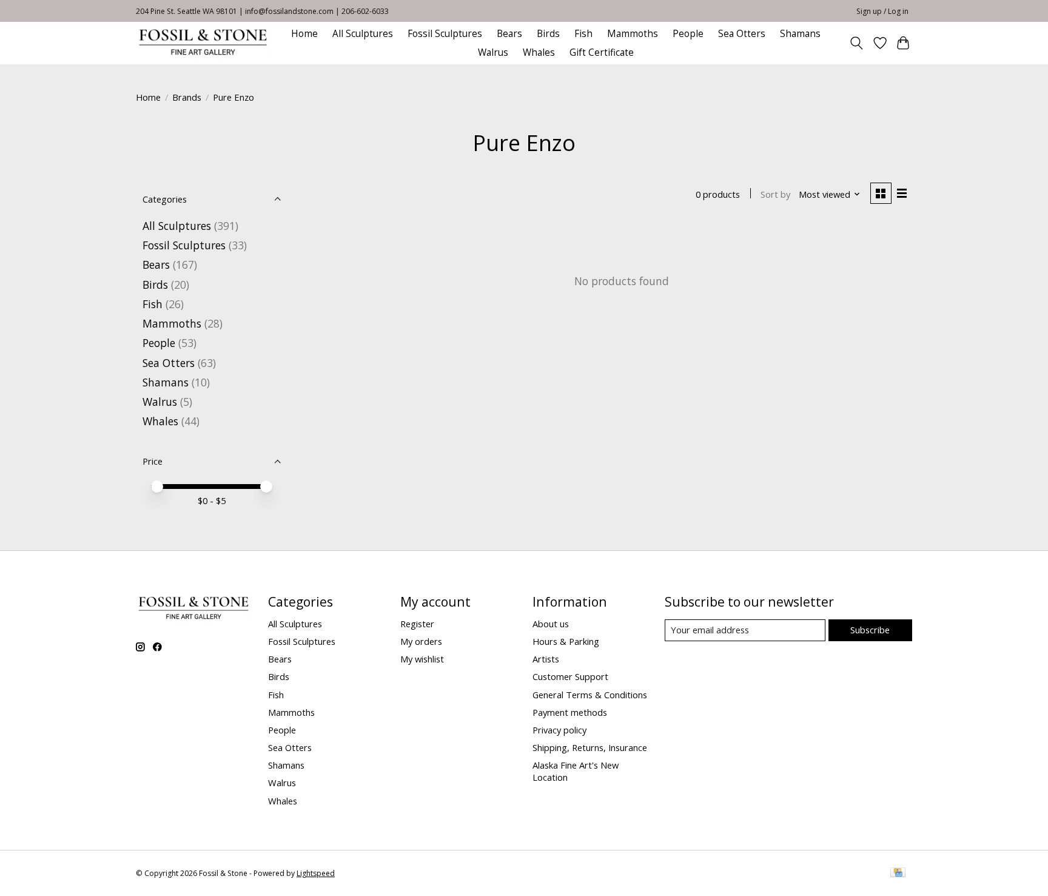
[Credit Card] (897, 873)
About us (550, 624)
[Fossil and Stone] (203, 42)
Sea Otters (741, 33)
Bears (509, 33)
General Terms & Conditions (589, 695)
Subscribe (870, 630)
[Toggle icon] (856, 43)
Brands (186, 97)
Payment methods (569, 712)
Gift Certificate (601, 52)
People (688, 33)
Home (304, 33)
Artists (545, 659)
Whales (539, 52)
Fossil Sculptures (445, 33)
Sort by (775, 194)
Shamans (800, 33)
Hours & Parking (565, 641)
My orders (421, 641)
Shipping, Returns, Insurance (589, 747)
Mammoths (632, 33)
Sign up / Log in (882, 11)
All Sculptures (362, 33)
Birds (548, 33)
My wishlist (422, 659)
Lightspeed (316, 873)
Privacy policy (559, 730)
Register (417, 624)
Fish (583, 33)
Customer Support (570, 676)
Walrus (493, 52)
